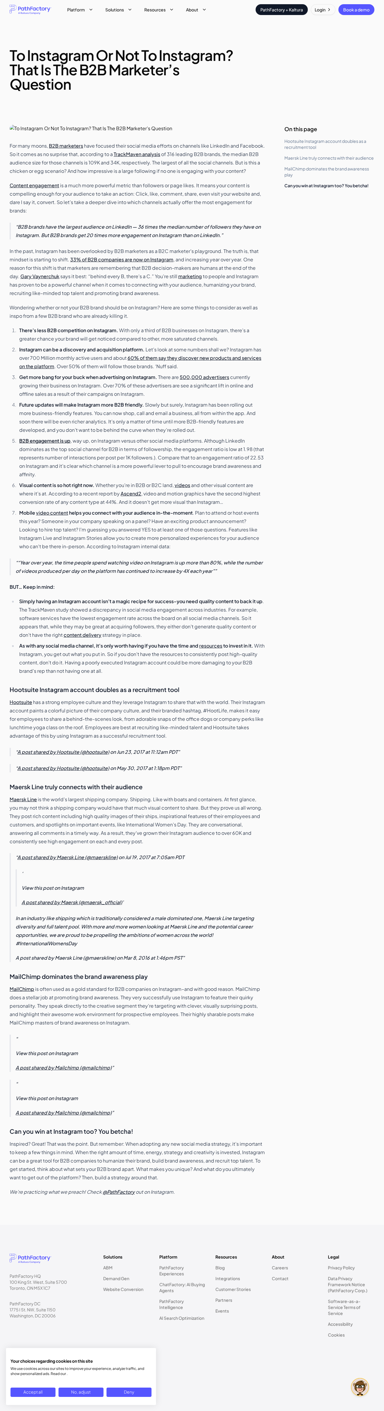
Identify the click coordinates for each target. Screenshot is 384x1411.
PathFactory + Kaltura (281, 9)
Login (320, 9)
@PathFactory (119, 1192)
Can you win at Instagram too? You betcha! (326, 185)
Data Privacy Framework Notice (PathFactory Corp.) (348, 1284)
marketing (190, 276)
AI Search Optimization (181, 1318)
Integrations (227, 1278)
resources (210, 645)
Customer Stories (233, 1289)
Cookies (336, 1334)
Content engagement (34, 185)
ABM (107, 1267)
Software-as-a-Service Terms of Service (344, 1307)
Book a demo (356, 9)
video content (52, 513)
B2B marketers (66, 146)
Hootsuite (21, 702)
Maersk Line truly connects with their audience (329, 158)
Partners (223, 1300)
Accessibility (340, 1324)
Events (222, 1310)
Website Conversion (123, 1289)
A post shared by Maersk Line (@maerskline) (67, 857)
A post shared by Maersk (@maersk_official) (72, 902)
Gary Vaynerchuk (39, 276)
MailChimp (22, 989)
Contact (280, 1278)
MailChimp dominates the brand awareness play (326, 171)
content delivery (82, 635)
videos (182, 485)
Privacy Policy (341, 1267)
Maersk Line (23, 799)
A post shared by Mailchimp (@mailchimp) (64, 1067)
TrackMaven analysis (137, 154)
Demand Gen (116, 1278)
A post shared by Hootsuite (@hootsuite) (63, 752)
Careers (280, 1267)
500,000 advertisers (204, 377)
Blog (220, 1267)
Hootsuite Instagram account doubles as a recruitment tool (325, 144)
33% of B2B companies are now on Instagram (121, 259)
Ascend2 (131, 493)
